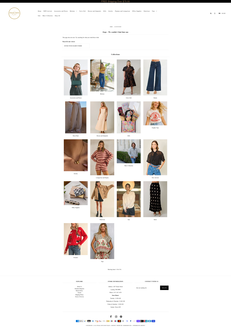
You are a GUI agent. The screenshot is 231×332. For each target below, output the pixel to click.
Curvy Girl (82, 11)
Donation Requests (79, 288)
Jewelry (110, 11)
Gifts (104, 11)
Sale (39, 16)
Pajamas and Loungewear (122, 11)
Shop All (57, 16)
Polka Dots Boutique (103, 325)
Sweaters (75, 257)
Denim (155, 98)
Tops (153, 11)
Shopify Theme (115, 325)
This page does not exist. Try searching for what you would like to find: (81, 37)
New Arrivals (155, 178)
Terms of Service (79, 297)
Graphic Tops (155, 128)
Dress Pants (76, 136)
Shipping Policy (79, 295)
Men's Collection (48, 16)
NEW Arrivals (47, 11)
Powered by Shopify (139, 325)
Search (79, 292)
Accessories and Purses (61, 11)
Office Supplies (136, 11)
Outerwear (147, 11)
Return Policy (79, 290)
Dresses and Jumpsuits (94, 11)
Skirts (155, 219)
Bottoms (72, 11)
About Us (79, 286)
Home (39, 11)
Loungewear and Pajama (102, 178)
